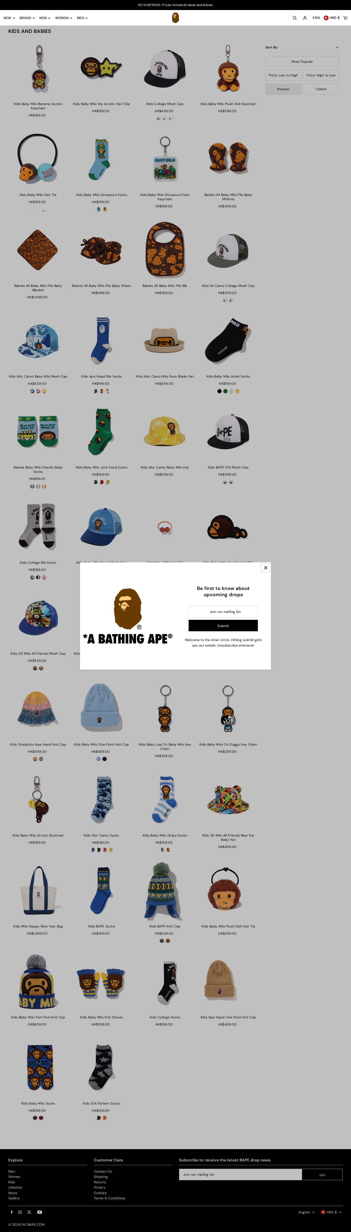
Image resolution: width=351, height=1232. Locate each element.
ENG (316, 18)
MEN (43, 18)
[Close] (265, 567)
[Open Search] (294, 18)
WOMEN (62, 18)
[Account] (305, 18)
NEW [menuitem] (7, 18)
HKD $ (335, 18)
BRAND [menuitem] (25, 18)
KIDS (80, 18)
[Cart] (345, 18)
